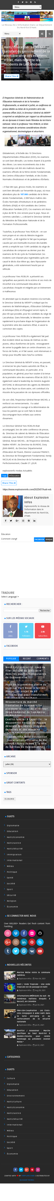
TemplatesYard (28, 1176)
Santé (10, 878)
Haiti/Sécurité (15, 848)
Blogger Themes (27, 1180)
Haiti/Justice (14, 843)
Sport (10, 889)
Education (12, 831)
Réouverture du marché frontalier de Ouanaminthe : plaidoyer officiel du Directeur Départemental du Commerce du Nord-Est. (26, 709)
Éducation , (39, 71)
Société (11, 883)
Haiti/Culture (14, 1101)
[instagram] (38, 1170)
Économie (9, 799)
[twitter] (22, 2)
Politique (12, 872)
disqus (49, 539)
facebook (39, 539)
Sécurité (11, 895)
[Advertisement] (27, 569)
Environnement (16, 1096)
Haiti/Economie (16, 837)
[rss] (35, 2)
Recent (27, 658)
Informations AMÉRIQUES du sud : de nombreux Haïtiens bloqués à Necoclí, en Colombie (33, 999)
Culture (11, 1078)
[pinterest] (30, 2)
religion (11, 901)
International (14, 860)
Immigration (14, 854)
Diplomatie (13, 825)
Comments (43, 658)
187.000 (24, 194)
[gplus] (26, 2)
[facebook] (18, 2)
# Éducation (14, 475)
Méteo (10, 866)
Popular (11, 658)
